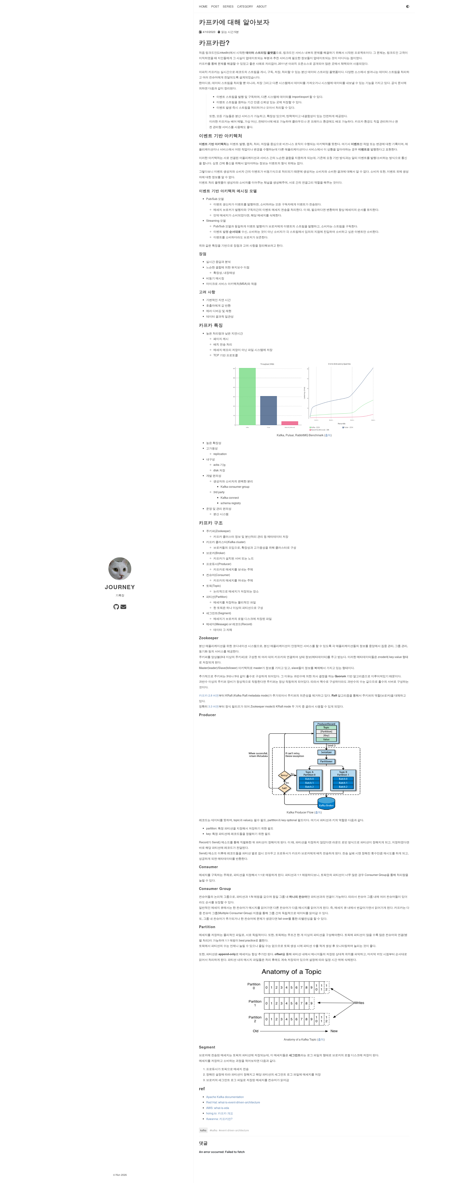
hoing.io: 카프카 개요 (219, 1113)
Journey (120, 587)
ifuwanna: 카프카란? (219, 1119)
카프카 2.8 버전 (209, 695)
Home (203, 6)
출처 (328, 435)
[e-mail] (123, 608)
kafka (203, 1130)
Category (245, 6)
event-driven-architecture (234, 1130)
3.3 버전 (213, 706)
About (262, 6)
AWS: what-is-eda (217, 1108)
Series (228, 6)
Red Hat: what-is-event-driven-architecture (233, 1102)
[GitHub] (116, 608)
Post (215, 6)
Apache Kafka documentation (225, 1097)
